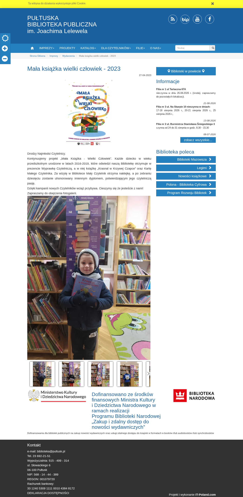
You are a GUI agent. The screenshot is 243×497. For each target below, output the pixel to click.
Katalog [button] (87, 48)
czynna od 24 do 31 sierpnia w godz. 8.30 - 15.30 (182, 127)
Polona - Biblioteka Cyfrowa (187, 184)
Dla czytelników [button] (115, 48)
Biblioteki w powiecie (186, 71)
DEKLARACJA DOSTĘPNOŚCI (48, 493)
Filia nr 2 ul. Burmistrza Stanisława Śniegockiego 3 (185, 124)
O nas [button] (154, 48)
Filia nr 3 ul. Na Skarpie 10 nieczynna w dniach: (183, 106)
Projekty (67, 48)
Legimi (202, 168)
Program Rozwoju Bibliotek (187, 193)
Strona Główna (37, 56)
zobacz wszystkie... (198, 140)
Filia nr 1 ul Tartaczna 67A (171, 89)
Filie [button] (139, 48)
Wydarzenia (68, 56)
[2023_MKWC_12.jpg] (42, 374)
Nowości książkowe (193, 176)
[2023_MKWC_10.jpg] (71, 374)
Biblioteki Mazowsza (192, 159)
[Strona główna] (32, 48)
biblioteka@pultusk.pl (51, 451)
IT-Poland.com (205, 494)
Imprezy (54, 56)
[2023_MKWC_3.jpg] (100, 374)
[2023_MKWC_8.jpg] (129, 374)
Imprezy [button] (46, 48)
